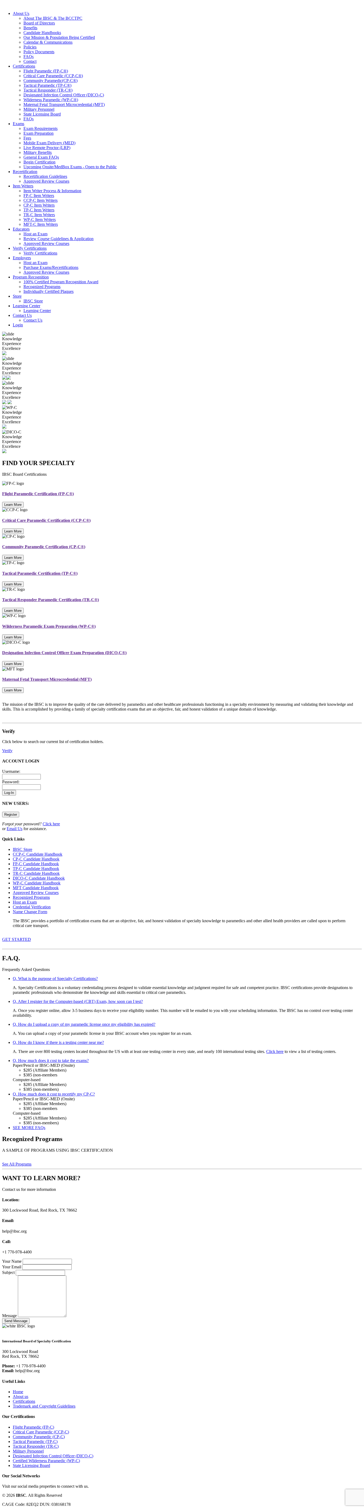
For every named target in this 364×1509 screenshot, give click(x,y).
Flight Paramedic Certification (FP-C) (38, 493)
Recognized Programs (41, 286)
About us (20, 1396)
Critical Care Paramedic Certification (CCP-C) (46, 520)
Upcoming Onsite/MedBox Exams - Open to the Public (70, 167)
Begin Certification (39, 162)
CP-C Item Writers (39, 205)
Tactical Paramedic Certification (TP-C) (40, 573)
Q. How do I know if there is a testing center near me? (58, 1042)
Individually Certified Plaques (48, 291)
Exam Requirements (40, 128)
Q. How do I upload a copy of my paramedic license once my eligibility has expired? (84, 1024)
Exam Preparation (38, 133)
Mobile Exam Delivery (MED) (49, 143)
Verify (7, 750)
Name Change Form (30, 911)
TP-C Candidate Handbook (36, 868)
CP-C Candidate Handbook (36, 859)
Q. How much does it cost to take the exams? (51, 1060)
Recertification (25, 171)
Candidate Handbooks (42, 32)
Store (17, 296)
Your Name (12, 1261)
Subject (8, 1272)
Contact (30, 61)
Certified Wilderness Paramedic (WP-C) (46, 1460)
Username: (11, 771)
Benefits (30, 28)
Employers (22, 258)
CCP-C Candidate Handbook (37, 854)
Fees (27, 138)
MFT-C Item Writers (40, 224)
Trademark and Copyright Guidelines (44, 1406)
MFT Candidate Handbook (36, 887)
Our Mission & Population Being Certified (59, 37)
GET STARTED (16, 939)
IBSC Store (33, 301)
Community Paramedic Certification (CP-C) (43, 546)
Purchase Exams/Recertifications (50, 267)
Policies (30, 47)
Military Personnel (38, 109)
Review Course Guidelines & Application (58, 238)
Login (18, 325)
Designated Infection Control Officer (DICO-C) (63, 95)
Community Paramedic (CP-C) (39, 1436)
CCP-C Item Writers (40, 200)
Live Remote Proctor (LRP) (46, 147)
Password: (10, 782)
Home (18, 1391)
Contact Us (22, 315)
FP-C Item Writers (38, 195)
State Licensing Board (42, 114)
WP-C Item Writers (39, 219)
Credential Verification (32, 907)
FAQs (28, 56)
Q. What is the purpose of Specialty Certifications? (55, 978)
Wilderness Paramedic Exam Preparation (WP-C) (49, 626)
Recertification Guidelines (45, 176)
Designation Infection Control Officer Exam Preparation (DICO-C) (64, 652)
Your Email (11, 1267)
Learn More (13, 505)
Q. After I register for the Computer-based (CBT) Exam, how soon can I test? (78, 1001)
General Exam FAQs (41, 157)
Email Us (14, 828)
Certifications (24, 66)
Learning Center (26, 306)
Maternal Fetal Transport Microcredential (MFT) (64, 104)
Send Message (15, 1321)
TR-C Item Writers (39, 214)
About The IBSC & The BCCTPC (52, 18)
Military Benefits (37, 152)
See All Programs (16, 1164)
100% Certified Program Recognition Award (60, 282)
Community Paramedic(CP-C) (50, 80)
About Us (21, 13)
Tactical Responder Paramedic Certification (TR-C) (50, 599)
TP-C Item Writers (38, 210)
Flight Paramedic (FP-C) (45, 71)
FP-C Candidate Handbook (36, 864)
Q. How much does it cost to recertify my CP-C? (54, 1094)
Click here (51, 824)
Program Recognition (31, 277)
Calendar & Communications (47, 42)
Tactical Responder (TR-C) (47, 90)
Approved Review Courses (46, 181)
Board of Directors (39, 23)
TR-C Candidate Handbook (36, 873)
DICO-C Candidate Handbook (39, 878)
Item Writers (23, 186)
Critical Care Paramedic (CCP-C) (53, 75)
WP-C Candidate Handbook (36, 883)
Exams (18, 123)
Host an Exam (35, 234)
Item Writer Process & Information (52, 190)
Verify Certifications (30, 248)
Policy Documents (38, 52)
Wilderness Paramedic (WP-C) (50, 99)
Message (9, 1315)
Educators (21, 229)
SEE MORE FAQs (29, 1127)
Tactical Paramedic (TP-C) (47, 85)
